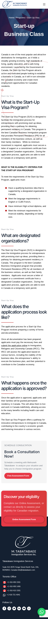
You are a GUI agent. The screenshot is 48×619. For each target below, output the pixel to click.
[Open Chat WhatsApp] (42, 612)
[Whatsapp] (29, 608)
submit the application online (14, 345)
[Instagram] (9, 608)
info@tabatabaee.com (26, 570)
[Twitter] (14, 608)
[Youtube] (24, 608)
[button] (18, 476)
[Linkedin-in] (19, 608)
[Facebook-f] (4, 608)
